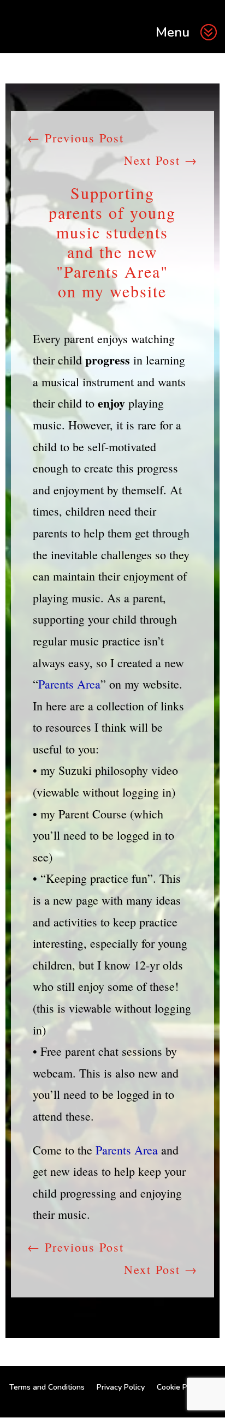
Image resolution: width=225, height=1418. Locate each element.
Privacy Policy (121, 1387)
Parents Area (69, 684)
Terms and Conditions (47, 1387)
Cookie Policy (180, 1387)
